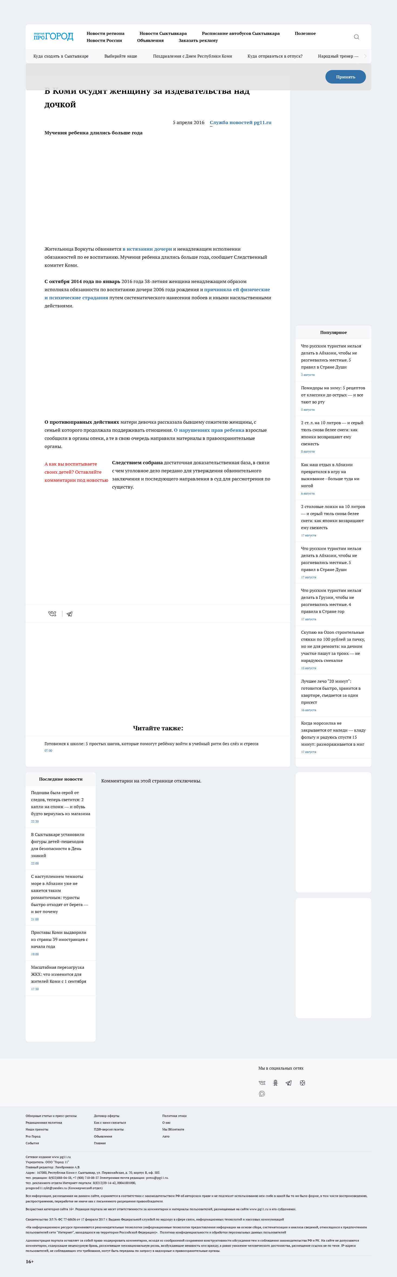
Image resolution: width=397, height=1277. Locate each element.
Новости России (104, 40)
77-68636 (69, 1219)
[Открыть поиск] (356, 36)
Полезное (305, 33)
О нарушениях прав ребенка (209, 430)
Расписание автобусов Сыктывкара (241, 33)
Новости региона (106, 33)
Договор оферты (106, 1116)
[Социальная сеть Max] (262, 1093)
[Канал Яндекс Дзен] (302, 1082)
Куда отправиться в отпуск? (275, 56)
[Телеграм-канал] (289, 1082)
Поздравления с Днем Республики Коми (192, 56)
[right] (365, 56)
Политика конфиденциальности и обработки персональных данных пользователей (223, 1232)
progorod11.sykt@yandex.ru (46, 1188)
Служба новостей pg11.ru (240, 122)
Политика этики (174, 1116)
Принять (345, 76)
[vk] (53, 614)
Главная (100, 1143)
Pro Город (33, 1136)
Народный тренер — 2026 (343, 56)
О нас (166, 1122)
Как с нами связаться (110, 1122)
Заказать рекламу (198, 40)
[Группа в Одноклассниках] (275, 1082)
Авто (166, 1136)
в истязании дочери (147, 249)
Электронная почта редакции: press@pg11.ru (134, 1178)
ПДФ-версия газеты (109, 1129)
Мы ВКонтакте (173, 1129)
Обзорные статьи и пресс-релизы (51, 1116)
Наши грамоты (37, 1129)
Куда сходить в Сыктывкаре (61, 56)
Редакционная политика (44, 1122)
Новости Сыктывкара (163, 33)
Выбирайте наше (121, 56)
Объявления (150, 40)
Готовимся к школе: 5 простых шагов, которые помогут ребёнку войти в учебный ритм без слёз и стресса (151, 746)
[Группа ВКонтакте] (262, 1082)
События (32, 1143)
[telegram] (71, 614)
